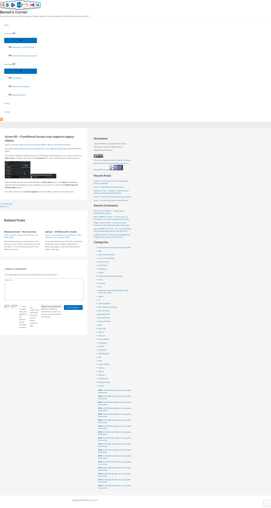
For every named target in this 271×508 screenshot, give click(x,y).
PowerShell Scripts (18, 95)
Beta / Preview (103, 262)
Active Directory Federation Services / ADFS (114, 248)
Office (79, 235)
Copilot (100, 273)
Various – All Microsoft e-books (61, 232)
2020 (100, 426)
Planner (101, 332)
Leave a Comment (11, 145)
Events (100, 280)
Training (101, 368)
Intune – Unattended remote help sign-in (109, 187)
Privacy (7, 103)
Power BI (101, 336)
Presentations (16, 78)
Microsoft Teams (104, 321)
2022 (100, 414)
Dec (105, 399)
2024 (100, 402)
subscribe (51, 314)
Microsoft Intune (104, 318)
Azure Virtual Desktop (106, 258)
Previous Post (6, 204)
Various (101, 371)
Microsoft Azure (26, 145)
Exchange (101, 283)
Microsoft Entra (103, 314)
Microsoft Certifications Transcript (24, 56)
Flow (100, 287)
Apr (113, 390)
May (116, 390)
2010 (100, 486)
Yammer (101, 386)
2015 (100, 456)
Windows (101, 375)
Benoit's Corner (14, 12)
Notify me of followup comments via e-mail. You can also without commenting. (51, 313)
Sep (129, 396)
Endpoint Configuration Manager (110, 276)
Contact (7, 112)
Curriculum (8, 34)
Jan (104, 390)
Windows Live (103, 379)
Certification (102, 265)
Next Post (4, 207)
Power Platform (104, 339)
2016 (100, 450)
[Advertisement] (43, 362)
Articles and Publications (20, 86)
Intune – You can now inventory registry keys (110, 200)
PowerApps (102, 343)
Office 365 (102, 329)
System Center (103, 364)
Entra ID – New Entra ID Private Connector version (112, 197)
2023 (100, 408)
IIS (99, 300)
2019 (100, 432)
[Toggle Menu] (20, 40)
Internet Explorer (104, 303)
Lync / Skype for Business (107, 307)
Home (6, 25)
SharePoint (49, 237)
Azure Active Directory (106, 255)
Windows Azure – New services (20, 232)
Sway (100, 361)
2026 (100, 390)
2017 (100, 444)
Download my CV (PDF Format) (22, 47)
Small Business (103, 354)
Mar (110, 390)
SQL (54, 237)
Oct (99, 399)
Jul (123, 390)
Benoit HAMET (99, 217)
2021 (100, 420)
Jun (120, 390)
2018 (100, 438)
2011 (100, 480)
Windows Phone (104, 382)
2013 (100, 468)
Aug (126, 390)
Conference (102, 269)
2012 (100, 474)
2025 (100, 396)
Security (101, 346)
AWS (100, 251)
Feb (107, 390)
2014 (100, 462)
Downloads (8, 64)
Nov (102, 399)
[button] (14, 33)
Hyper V (21, 235)
